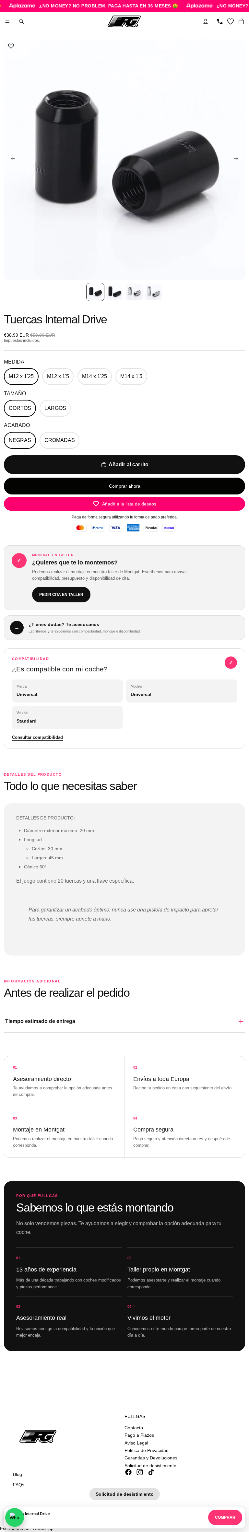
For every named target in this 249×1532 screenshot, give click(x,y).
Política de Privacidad (146, 1450)
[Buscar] (21, 21)
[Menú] (7, 21)
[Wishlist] (230, 21)
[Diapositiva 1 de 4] (95, 292)
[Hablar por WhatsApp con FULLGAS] (14, 1517)
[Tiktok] (151, 1472)
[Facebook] (128, 1472)
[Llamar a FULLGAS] (220, 21)
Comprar (225, 1517)
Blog (17, 1474)
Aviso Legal (136, 1442)
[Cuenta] (205, 21)
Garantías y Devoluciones (150, 1457)
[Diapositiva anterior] (11, 159)
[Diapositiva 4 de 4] (153, 292)
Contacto (133, 1427)
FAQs (18, 1484)
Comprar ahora (124, 486)
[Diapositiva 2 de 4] (114, 292)
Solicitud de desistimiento (150, 1465)
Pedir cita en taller (61, 594)
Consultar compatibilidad (37, 737)
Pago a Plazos (139, 1435)
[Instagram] (140, 1472)
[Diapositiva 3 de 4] (134, 292)
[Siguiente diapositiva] (238, 159)
